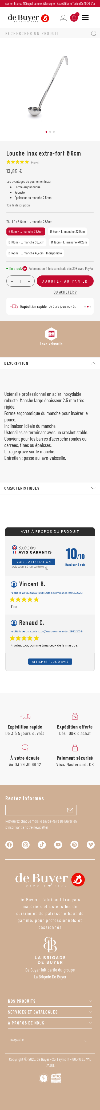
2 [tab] (50, 132)
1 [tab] (46, 132)
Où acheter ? (65, 291)
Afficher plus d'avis (50, 662)
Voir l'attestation (34, 562)
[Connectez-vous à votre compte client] (63, 17)
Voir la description (18, 205)
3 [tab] (54, 132)
